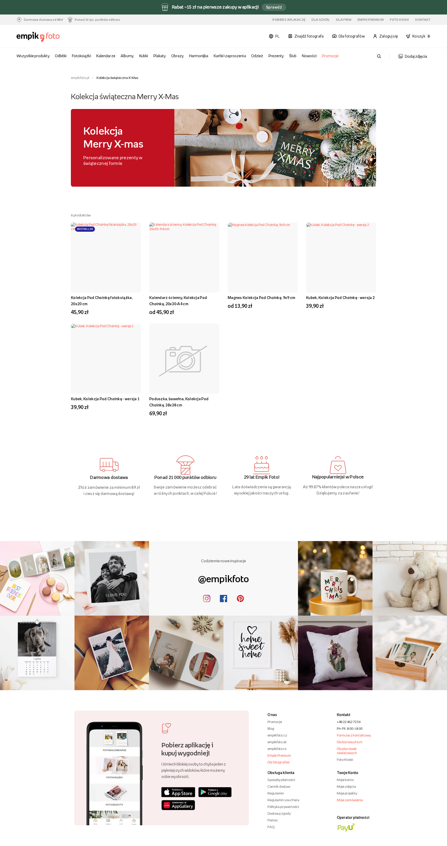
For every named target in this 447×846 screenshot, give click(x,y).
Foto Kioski (345, 759)
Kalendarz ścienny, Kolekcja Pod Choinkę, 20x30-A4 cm (178, 301)
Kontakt (422, 19)
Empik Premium (370, 19)
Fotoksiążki (81, 56)
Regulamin (275, 793)
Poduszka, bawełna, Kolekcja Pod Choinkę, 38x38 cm (178, 402)
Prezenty (276, 56)
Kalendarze (105, 56)
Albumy (127, 56)
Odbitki (60, 56)
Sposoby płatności (281, 780)
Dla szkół (320, 19)
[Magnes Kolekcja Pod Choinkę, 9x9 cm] (263, 257)
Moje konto (345, 780)
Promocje (330, 56)
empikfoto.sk (277, 742)
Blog (270, 728)
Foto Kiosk (399, 19)
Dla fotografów (278, 762)
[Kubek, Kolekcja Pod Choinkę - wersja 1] (106, 359)
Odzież (257, 56)
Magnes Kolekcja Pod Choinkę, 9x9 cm (261, 298)
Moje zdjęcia (346, 786)
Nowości (309, 56)
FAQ (270, 827)
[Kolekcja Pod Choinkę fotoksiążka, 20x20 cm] (106, 257)
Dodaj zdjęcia (416, 56)
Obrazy (177, 56)
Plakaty (159, 56)
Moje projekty (347, 793)
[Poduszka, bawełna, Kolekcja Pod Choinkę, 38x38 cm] (184, 359)
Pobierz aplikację (288, 19)
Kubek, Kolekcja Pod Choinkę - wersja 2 (340, 298)
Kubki (143, 56)
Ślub (292, 56)
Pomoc (272, 820)
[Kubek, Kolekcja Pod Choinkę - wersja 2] (341, 257)
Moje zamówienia (350, 800)
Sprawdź (274, 7)
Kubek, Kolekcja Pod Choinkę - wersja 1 (105, 399)
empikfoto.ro (276, 748)
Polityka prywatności (283, 806)
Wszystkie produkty (33, 56)
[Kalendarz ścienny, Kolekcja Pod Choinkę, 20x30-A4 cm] (184, 257)
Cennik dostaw (278, 786)
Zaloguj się (388, 36)
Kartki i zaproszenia (230, 56)
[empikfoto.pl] (48, 37)
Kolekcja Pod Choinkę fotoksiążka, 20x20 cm (102, 301)
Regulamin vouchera (283, 800)
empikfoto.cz (277, 735)
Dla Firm (343, 19)
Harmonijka (198, 56)
